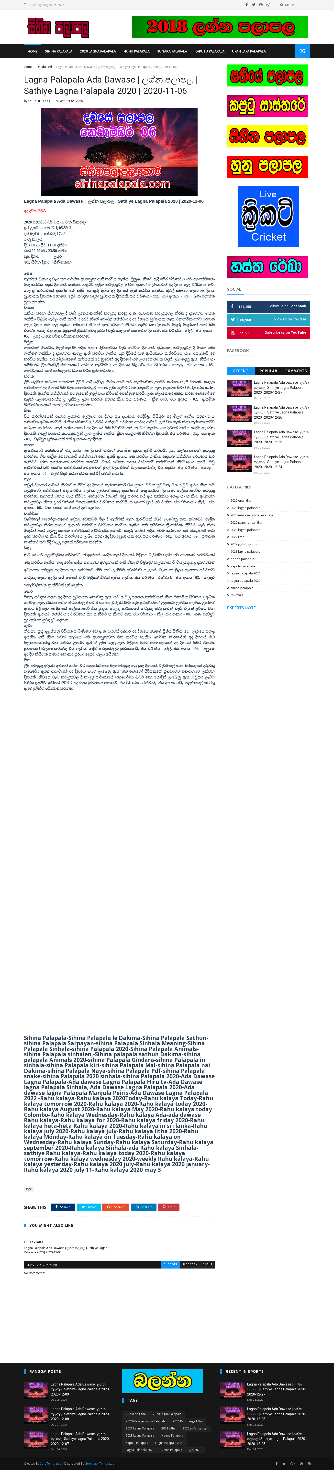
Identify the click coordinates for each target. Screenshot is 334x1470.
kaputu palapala (209, 51)
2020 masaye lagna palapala (252, 515)
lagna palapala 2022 (245, 580)
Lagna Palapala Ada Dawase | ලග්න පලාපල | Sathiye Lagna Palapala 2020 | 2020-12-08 (80, 1414)
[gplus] (292, 1464)
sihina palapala (58, 51)
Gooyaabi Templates (99, 1463)
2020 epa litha (241, 500)
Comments (296, 371)
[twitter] (254, 4)
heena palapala (242, 559)
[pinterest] (261, 4)
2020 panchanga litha (246, 522)
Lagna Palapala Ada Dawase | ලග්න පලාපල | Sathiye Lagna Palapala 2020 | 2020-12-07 (80, 1439)
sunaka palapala (172, 51)
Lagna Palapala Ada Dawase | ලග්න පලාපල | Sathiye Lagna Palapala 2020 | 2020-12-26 (281, 412)
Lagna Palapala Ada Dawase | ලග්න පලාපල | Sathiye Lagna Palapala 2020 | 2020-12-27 (281, 387)
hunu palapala (136, 51)
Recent (240, 371)
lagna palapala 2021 (245, 573)
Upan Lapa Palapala (249, 51)
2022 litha (238, 537)
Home (32, 51)
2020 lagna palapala (98, 51)
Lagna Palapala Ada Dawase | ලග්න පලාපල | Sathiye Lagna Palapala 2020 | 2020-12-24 (281, 462)
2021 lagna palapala (245, 530)
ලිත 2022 (237, 595)
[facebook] (246, 4)
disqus (207, 1264)
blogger (171, 1264)
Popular (268, 371)
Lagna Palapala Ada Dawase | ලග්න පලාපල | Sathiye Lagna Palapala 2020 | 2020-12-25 (281, 437)
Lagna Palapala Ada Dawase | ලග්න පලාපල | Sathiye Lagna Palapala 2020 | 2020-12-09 (80, 1389)
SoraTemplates (50, 1463)
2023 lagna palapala (245, 551)
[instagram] (268, 4)
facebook (190, 1264)
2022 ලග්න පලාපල (244, 544)
